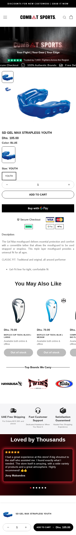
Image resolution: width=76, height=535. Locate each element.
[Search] (64, 17)
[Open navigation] (5, 17)
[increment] (69, 184)
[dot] (30, 488)
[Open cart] (71, 17)
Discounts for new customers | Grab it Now (38, 4)
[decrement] (7, 184)
